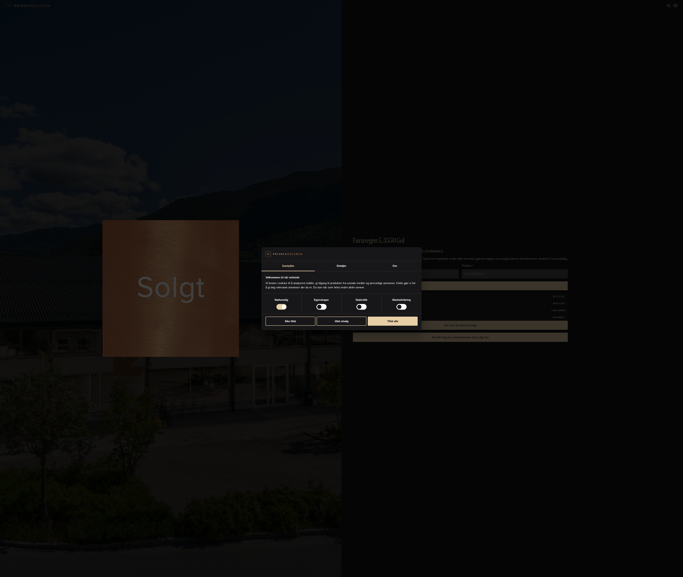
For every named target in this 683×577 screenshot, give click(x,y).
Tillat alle (392, 321)
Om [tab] (395, 265)
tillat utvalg (341, 321)
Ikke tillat (290, 321)
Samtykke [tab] (288, 265)
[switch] (321, 307)
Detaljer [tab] (341, 265)
